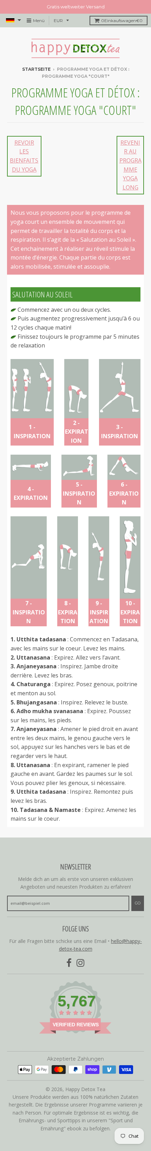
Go (137, 903)
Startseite (36, 69)
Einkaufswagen (122, 20)
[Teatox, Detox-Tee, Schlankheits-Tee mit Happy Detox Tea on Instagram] (81, 963)
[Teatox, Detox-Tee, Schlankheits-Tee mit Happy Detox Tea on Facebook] (69, 963)
